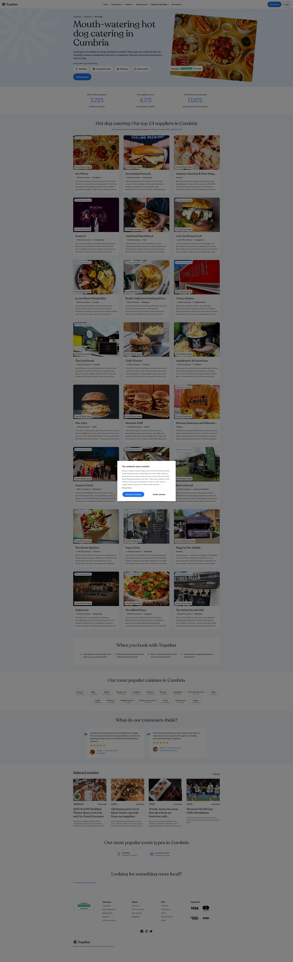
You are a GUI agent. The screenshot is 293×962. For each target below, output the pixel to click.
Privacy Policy (127, 488)
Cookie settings (159, 494)
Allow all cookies (133, 494)
